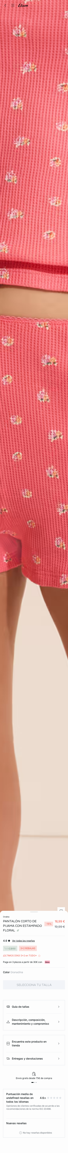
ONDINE (6, 917)
